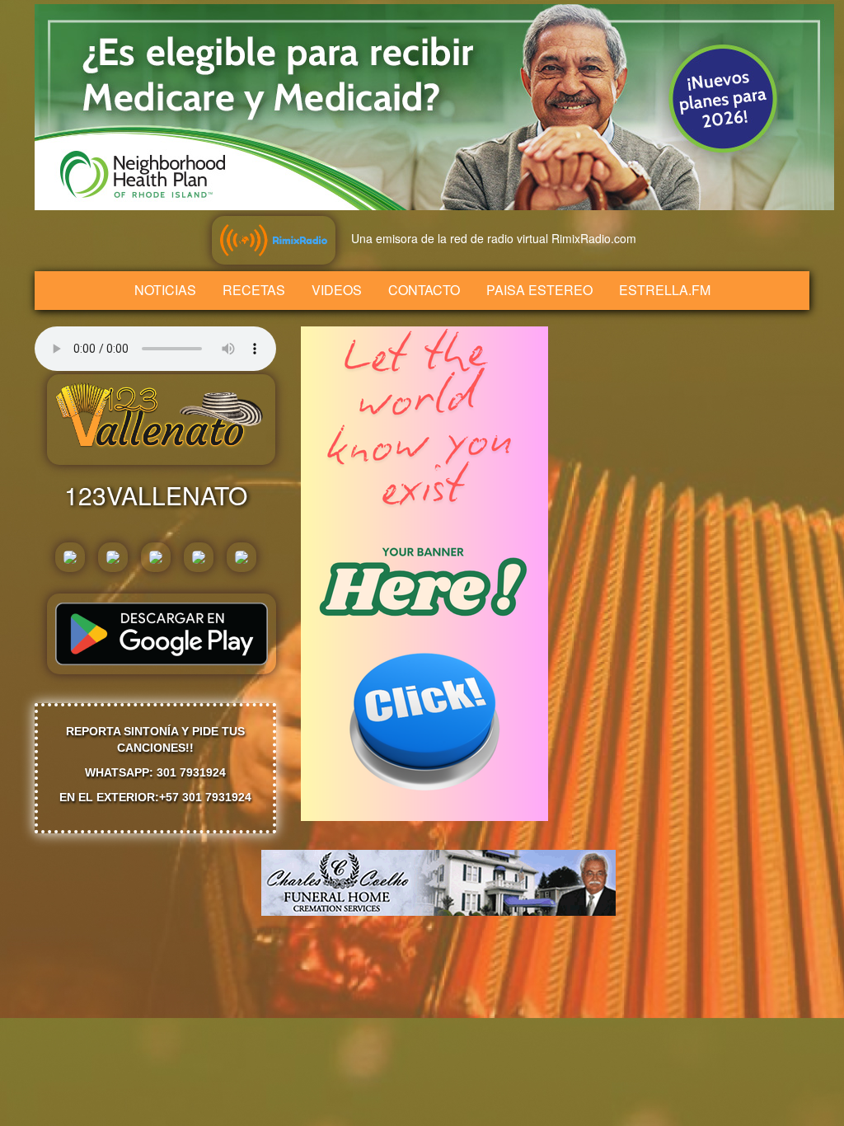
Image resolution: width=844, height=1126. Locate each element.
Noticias (165, 289)
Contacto (424, 289)
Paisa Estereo (539, 289)
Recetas (254, 289)
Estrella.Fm (664, 289)
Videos (337, 289)
